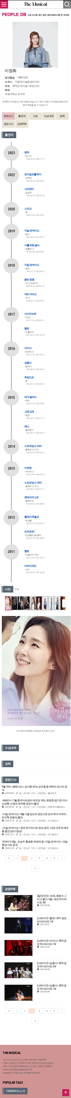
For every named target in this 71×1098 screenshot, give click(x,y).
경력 (62, 116)
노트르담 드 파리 (33, 445)
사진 (35, 116)
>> (35, 868)
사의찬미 (29, 188)
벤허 (26, 152)
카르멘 (27, 467)
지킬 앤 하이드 (31, 230)
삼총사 (27, 362)
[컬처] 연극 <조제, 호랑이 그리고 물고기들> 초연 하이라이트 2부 (52, 899)
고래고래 (29, 411)
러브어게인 (30, 565)
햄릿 (26, 328)
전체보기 (8, 116)
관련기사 (8, 123)
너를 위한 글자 (31, 245)
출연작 (22, 116)
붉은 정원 (29, 279)
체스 (26, 426)
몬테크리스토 (31, 497)
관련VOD (22, 123)
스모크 (27, 208)
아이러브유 (30, 313)
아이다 (27, 348)
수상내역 (49, 116)
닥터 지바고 (30, 294)
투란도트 (29, 377)
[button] (64, 603)
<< (9, 858)
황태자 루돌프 (31, 516)
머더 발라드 (30, 397)
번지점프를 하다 (32, 174)
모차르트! (29, 531)
